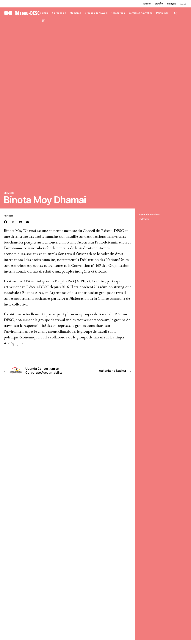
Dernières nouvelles (140, 13)
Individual (144, 219)
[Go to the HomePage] (22, 13)
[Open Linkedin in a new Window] (20, 222)
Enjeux (44, 13)
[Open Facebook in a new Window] (5, 222)
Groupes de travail (96, 13)
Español (159, 3)
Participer (162, 13)
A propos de (59, 13)
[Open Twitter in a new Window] (13, 222)
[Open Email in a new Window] (27, 222)
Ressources (118, 13)
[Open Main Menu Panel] (43, 20)
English (147, 3)
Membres (75, 13)
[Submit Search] (175, 13)
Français (171, 3)
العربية (183, 3)
